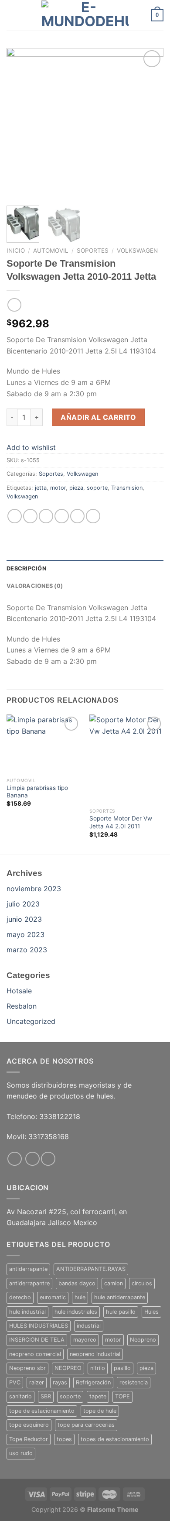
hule (80, 1297)
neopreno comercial (35, 1354)
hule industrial (27, 1311)
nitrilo (97, 1368)
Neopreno (143, 1339)
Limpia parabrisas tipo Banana (37, 791)
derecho (20, 1297)
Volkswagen (137, 250)
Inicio (16, 250)
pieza (76, 487)
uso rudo (21, 1453)
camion (113, 1283)
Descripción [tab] (26, 568)
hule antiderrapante (119, 1297)
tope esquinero (29, 1424)
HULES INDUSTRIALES (38, 1325)
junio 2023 (24, 919)
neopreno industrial (95, 1354)
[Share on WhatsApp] (14, 516)
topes (64, 1439)
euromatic (53, 1297)
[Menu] (12, 15)
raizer (36, 1382)
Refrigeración (93, 1382)
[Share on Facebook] (30, 516)
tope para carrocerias (86, 1424)
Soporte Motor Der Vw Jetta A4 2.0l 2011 (120, 822)
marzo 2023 (27, 949)
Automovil (50, 250)
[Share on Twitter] (46, 516)
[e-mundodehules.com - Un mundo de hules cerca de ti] (85, 15)
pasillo (122, 1368)
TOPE (122, 1396)
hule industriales (75, 1311)
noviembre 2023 (34, 888)
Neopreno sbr (27, 1368)
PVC (14, 1382)
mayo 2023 (25, 934)
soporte (97, 487)
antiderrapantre (29, 1283)
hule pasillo (121, 1311)
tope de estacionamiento (42, 1411)
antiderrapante (28, 1269)
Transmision (127, 487)
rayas (60, 1382)
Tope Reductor (28, 1439)
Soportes (93, 250)
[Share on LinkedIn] (93, 516)
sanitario (20, 1396)
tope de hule (99, 1411)
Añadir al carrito (98, 417)
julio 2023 (23, 904)
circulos (142, 1283)
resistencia (133, 1382)
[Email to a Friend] (61, 516)
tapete (97, 1396)
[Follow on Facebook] (14, 1159)
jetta (41, 487)
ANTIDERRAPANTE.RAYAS (91, 1269)
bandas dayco (76, 1283)
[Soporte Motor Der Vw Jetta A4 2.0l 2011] (126, 758)
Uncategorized (31, 1021)
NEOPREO (68, 1368)
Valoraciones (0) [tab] (35, 586)
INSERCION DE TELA (37, 1339)
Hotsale (19, 990)
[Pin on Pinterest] (77, 516)
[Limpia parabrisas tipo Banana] (44, 743)
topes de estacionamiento (115, 1439)
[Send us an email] (48, 1159)
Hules (151, 1311)
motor (58, 487)
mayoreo (84, 1339)
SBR (46, 1396)
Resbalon (22, 1006)
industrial (89, 1325)
